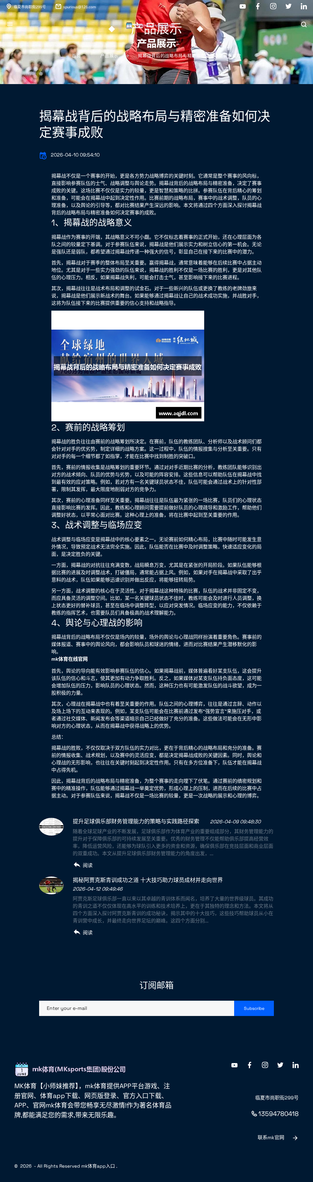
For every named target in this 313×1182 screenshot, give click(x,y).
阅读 (88, 865)
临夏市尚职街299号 (30, 6)
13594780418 (278, 1114)
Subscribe (254, 1008)
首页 (76, 55)
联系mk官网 (271, 1137)
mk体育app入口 (98, 1166)
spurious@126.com (79, 6)
